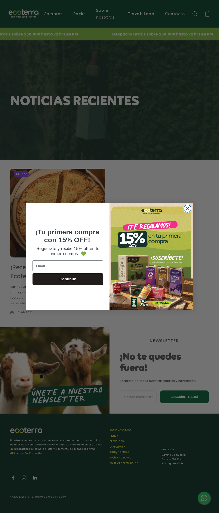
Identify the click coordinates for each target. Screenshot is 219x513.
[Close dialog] (187, 208)
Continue (67, 279)
